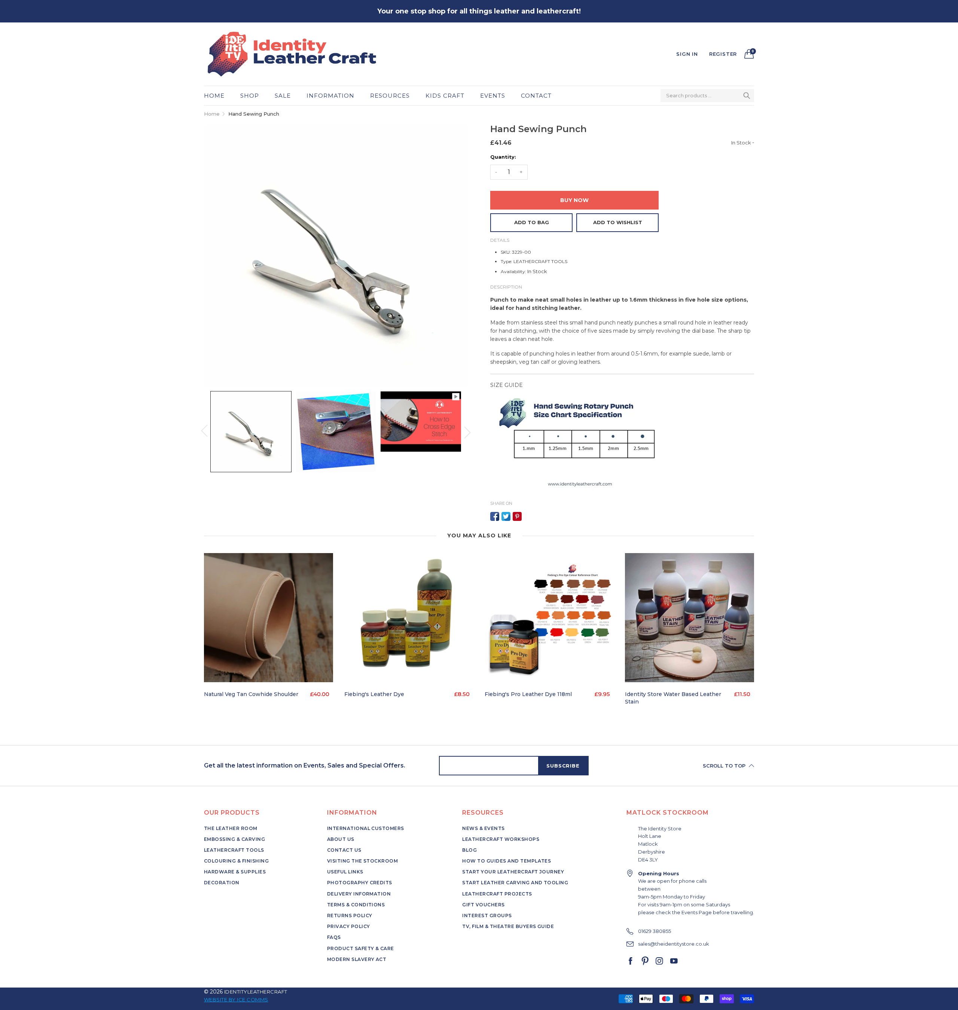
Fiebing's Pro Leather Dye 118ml (528, 694)
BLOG (469, 850)
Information (330, 95)
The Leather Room (230, 828)
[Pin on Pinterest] (517, 516)
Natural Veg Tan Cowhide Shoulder (251, 694)
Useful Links (345, 872)
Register (723, 54)
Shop (249, 95)
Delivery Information (359, 894)
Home (214, 95)
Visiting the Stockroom (362, 861)
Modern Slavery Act (357, 959)
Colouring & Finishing (236, 861)
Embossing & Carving (234, 839)
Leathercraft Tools (234, 850)
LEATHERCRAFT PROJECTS (497, 894)
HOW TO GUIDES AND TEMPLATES (506, 861)
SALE (283, 95)
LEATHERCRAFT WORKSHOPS (500, 839)
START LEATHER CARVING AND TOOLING (515, 882)
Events (492, 95)
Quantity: (503, 157)
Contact (536, 95)
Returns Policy (349, 915)
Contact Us (344, 850)
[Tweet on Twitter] (505, 516)
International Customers (365, 828)
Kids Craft (444, 95)
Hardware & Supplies (235, 872)
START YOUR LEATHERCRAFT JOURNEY (513, 872)
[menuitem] (218, 96)
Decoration (222, 882)
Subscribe (562, 766)
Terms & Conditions (356, 904)
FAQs (334, 937)
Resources (390, 95)
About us (340, 839)
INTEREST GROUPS (487, 915)
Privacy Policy (348, 926)
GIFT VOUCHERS (483, 904)
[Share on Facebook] (494, 516)
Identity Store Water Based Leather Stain (673, 698)
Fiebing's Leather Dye (374, 694)
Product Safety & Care (360, 948)
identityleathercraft (255, 992)
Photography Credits (359, 882)
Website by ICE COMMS (236, 1000)
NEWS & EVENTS (483, 828)
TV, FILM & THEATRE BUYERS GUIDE (508, 926)
